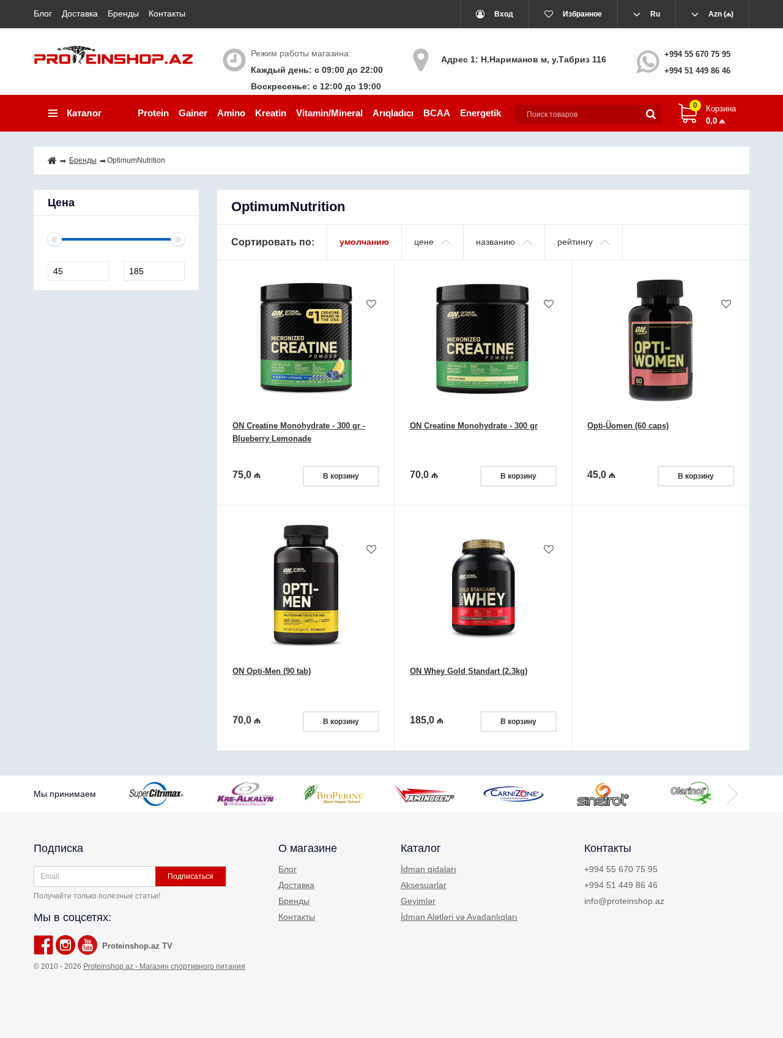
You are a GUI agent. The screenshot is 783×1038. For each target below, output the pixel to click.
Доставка (80, 13)
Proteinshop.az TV (137, 945)
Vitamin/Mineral (329, 113)
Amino (231, 113)
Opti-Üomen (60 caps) (628, 425)
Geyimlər (418, 901)
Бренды (123, 13)
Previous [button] (144, 794)
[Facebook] (43, 945)
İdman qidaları (428, 869)
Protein (153, 113)
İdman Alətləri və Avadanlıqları (459, 917)
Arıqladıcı (393, 113)
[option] (170, 794)
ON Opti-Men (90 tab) (271, 671)
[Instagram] (65, 945)
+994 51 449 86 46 (697, 70)
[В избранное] (371, 304)
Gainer (193, 113)
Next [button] (731, 794)
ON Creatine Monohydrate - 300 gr (474, 425)
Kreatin (270, 113)
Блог (43, 13)
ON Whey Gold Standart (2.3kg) (468, 671)
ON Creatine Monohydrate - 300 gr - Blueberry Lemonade (298, 432)
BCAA (436, 113)
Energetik (480, 113)
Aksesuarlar (424, 885)
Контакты (167, 13)
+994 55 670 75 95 (697, 54)
